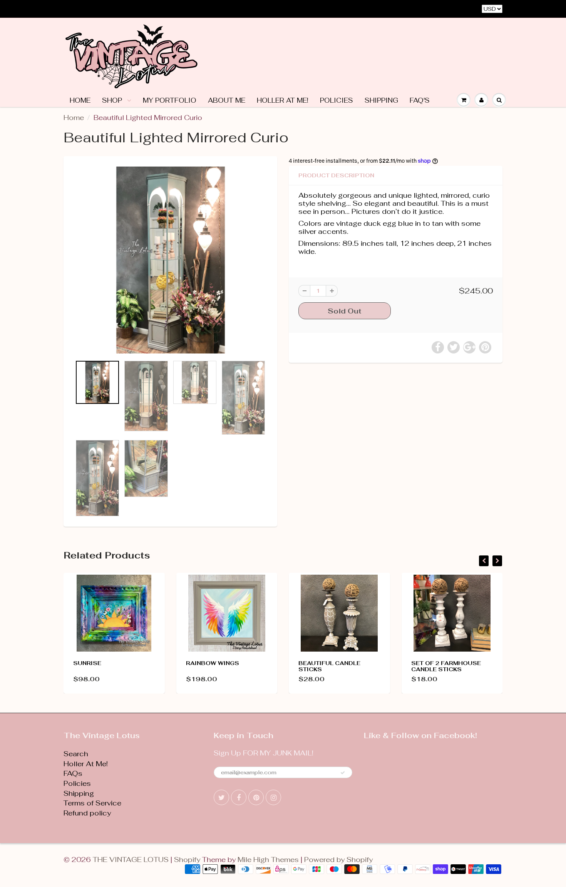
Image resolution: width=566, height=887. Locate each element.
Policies (336, 100)
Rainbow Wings (212, 663)
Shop (113, 100)
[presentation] (484, 560)
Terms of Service (92, 803)
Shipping (381, 100)
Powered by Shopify (338, 859)
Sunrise (87, 663)
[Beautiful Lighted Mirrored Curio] (170, 260)
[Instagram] (273, 797)
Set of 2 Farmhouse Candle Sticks (446, 666)
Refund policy (87, 813)
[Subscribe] (342, 773)
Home (80, 100)
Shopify (187, 859)
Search (76, 753)
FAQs (73, 773)
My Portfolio (169, 100)
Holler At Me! (282, 100)
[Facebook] (238, 797)
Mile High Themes (268, 859)
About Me (226, 100)
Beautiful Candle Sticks (329, 666)
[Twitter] (221, 797)
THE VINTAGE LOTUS (131, 859)
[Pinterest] (256, 797)
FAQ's (420, 100)
